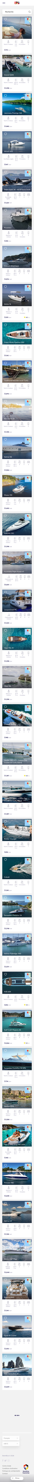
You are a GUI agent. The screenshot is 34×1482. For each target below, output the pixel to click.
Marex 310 (8, 495)
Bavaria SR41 (9, 1297)
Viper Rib (7, 686)
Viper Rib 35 (9, 648)
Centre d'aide (6, 1466)
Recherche (9, 12)
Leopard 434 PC (10, 610)
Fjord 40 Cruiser (10, 1335)
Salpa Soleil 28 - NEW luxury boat (17, 189)
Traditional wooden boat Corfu (16, 380)
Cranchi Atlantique (11, 266)
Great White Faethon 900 (14, 342)
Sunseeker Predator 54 (13, 915)
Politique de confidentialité (11, 1471)
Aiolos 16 (7, 304)
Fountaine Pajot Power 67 (14, 571)
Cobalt (7, 877)
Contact (5, 1473)
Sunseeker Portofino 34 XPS (15, 1068)
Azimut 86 (8, 457)
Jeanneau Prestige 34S (13, 113)
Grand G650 (9, 75)
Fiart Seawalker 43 (11, 1374)
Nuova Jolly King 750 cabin (14, 1144)
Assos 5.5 (7, 37)
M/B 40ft (7, 992)
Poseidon (7, 228)
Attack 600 (8, 151)
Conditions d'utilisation (9, 1468)
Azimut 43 (8, 1221)
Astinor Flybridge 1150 (12, 953)
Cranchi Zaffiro (10, 724)
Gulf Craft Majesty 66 (12, 1030)
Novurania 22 (9, 419)
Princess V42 (9, 1183)
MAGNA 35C (9, 533)
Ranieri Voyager (10, 839)
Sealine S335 (9, 1106)
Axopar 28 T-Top (10, 1259)
